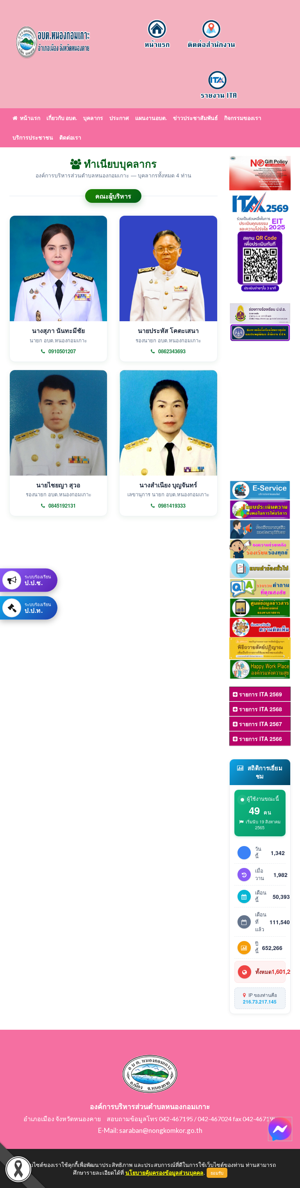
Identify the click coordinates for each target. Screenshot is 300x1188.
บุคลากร (93, 118)
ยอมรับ (217, 1173)
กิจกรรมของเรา (242, 118)
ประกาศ (119, 118)
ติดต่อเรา (70, 137)
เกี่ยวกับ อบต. (61, 118)
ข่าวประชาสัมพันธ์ (195, 118)
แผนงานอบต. (151, 118)
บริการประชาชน (32, 137)
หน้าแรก (29, 118)
